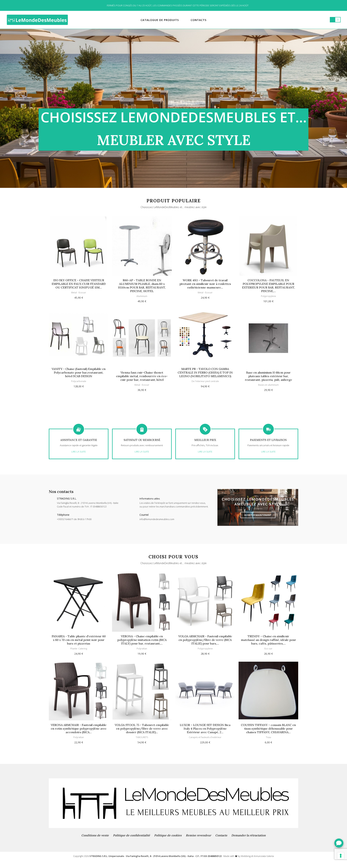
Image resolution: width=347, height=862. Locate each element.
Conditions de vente (95, 835)
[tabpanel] (173, 108)
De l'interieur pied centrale (142, 381)
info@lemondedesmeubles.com (157, 519)
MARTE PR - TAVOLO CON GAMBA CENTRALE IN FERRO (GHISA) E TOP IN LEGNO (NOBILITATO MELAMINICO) (142, 372)
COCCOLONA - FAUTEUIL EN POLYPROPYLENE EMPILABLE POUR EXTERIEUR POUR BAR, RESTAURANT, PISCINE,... (205, 285)
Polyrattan (78, 737)
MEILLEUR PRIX (205, 440)
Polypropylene (205, 296)
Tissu (268, 737)
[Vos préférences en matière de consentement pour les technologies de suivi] (340, 855)
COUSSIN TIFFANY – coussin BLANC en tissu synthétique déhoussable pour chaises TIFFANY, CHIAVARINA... (268, 728)
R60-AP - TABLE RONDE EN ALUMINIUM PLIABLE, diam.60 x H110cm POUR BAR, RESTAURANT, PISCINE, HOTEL (78, 285)
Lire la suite (78, 451)
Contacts (221, 835)
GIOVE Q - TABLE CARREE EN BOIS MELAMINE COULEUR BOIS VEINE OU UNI (268, 283)
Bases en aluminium (205, 384)
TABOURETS (142, 737)
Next (306, 306)
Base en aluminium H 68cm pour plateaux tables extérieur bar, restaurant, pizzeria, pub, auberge (205, 376)
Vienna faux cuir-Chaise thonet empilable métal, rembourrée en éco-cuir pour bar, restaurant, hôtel (78, 376)
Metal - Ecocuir (78, 384)
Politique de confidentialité (131, 835)
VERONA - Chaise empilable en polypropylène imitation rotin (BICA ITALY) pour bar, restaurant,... (142, 639)
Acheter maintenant (257, 515)
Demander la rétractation (248, 835)
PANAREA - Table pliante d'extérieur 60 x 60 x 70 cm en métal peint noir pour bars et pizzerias (79, 639)
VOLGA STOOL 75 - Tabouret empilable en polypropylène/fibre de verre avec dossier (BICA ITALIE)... (142, 728)
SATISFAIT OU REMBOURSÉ (142, 440)
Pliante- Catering (78, 648)
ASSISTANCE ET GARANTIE (78, 440)
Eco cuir (268, 648)
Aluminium (78, 296)
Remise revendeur (198, 835)
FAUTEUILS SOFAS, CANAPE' (268, 381)
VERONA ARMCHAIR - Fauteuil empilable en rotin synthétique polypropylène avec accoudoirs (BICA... (79, 728)
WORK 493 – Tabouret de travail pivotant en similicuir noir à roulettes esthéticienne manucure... (142, 283)
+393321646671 (65, 519)
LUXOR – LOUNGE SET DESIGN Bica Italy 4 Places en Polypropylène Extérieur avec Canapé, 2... (205, 728)
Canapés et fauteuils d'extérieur (205, 737)
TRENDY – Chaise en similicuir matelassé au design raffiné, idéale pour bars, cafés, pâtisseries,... (268, 639)
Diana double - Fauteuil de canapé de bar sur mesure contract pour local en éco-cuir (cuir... (268, 372)
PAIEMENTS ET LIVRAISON (268, 440)
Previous (41, 306)
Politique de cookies (168, 835)
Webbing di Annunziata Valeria (257, 856)
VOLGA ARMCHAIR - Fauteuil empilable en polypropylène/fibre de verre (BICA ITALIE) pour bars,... (205, 639)
